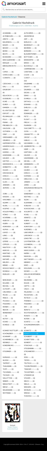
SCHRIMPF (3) (10, 336)
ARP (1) (28, 39)
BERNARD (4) (32, 51)
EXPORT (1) (8, 113)
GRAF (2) (9, 134)
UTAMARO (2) (29, 375)
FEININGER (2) (31, 113)
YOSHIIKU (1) (31, 396)
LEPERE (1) (11, 241)
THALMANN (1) (9, 366)
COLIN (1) (29, 75)
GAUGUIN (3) (9, 128)
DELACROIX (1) (10, 95)
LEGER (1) (9, 238)
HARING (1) (8, 152)
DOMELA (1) (30, 98)
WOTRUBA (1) (9, 393)
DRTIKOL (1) (31, 101)
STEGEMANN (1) (32, 348)
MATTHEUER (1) (32, 259)
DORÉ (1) (8, 101)
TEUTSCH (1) (31, 363)
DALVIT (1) (30, 86)
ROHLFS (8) (31, 316)
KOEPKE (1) (9, 209)
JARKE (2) (30, 185)
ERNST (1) (29, 110)
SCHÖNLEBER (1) (12, 333)
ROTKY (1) (8, 319)
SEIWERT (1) (33, 342)
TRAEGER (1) (31, 369)
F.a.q (42, 444)
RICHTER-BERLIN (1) (34, 313)
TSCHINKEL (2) (11, 372)
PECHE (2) (9, 295)
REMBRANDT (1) (12, 314)
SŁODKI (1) (9, 360)
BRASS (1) (29, 63)
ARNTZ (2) (8, 39)
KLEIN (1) (30, 200)
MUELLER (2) (9, 274)
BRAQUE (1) (10, 63)
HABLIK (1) (30, 140)
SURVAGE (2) (10, 357)
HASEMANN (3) (11, 155)
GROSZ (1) (30, 137)
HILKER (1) (9, 170)
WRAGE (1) (29, 393)
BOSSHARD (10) (12, 57)
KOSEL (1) (30, 214)
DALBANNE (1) (31, 84)
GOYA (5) (30, 131)
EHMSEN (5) (9, 107)
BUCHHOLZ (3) (31, 66)
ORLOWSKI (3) (10, 292)
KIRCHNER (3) (11, 200)
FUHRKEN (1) (30, 125)
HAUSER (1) (30, 155)
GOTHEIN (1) (10, 131)
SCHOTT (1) (31, 333)
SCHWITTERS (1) (31, 339)
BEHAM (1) (10, 48)
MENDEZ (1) (31, 262)
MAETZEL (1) (30, 247)
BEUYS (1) (8, 54)
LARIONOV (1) (31, 235)
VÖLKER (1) (29, 378)
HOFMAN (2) (31, 176)
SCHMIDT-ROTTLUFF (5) (13, 330)
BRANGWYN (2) (31, 60)
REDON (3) (9, 310)
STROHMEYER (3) (33, 352)
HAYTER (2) (11, 161)
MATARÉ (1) (9, 259)
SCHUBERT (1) (30, 336)
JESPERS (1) (9, 188)
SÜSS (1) (28, 357)
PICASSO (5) (9, 301)
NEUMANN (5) (30, 280)
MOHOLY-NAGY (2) (11, 268)
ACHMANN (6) (9, 33)
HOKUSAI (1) (11, 179)
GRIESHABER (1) (10, 137)
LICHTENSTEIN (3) (32, 241)
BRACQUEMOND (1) (11, 60)
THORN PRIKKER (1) (33, 366)
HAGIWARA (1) (31, 143)
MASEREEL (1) (9, 256)
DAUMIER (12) (31, 89)
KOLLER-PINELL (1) (12, 211)
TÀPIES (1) (30, 360)
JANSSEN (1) (9, 185)
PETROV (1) (30, 298)
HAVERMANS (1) (31, 158)
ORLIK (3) (29, 289)
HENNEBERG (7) (31, 164)
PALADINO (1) (31, 292)
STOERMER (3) (9, 351)
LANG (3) (8, 235)
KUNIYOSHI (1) (32, 226)
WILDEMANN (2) (11, 390)
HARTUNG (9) (30, 152)
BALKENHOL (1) (11, 42)
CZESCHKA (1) (11, 84)
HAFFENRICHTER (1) (12, 143)
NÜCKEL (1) (8, 286)
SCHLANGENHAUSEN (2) (34, 326)
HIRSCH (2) (31, 173)
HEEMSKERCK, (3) (12, 164)
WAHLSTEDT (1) (10, 384)
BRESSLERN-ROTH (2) (13, 67)
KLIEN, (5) (11, 206)
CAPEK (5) (8, 72)
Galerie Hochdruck (9, 17)
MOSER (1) (30, 271)
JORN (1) (8, 194)
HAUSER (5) (8, 158)
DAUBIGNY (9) (12, 91)
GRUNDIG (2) (9, 140)
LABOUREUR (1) (33, 232)
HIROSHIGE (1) (8, 173)
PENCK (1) (8, 298)
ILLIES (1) (8, 182)
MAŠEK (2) (29, 253)
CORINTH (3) (9, 78)
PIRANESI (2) (33, 301)
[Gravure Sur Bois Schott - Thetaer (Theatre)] (12, 413)
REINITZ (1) (31, 310)
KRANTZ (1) (30, 217)
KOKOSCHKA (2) (32, 209)
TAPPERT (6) (9, 363)
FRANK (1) (7, 122)
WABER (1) (8, 381)
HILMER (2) (31, 170)
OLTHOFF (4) (9, 289)
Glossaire (37, 444)
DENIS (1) (30, 95)
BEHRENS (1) (30, 48)
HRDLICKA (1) (31, 179)
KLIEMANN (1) (32, 203)
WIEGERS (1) (29, 387)
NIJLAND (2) (8, 283)
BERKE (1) (8, 51)
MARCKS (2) (10, 250)
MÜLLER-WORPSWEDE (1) (32, 275)
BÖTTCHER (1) (31, 57)
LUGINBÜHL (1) (32, 244)
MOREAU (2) (10, 271)
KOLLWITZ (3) (31, 211)
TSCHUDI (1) (8, 375)
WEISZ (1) (8, 387)
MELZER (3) (8, 262)
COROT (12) (33, 79)
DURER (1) (9, 104)
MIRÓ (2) (28, 265)
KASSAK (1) (8, 197)
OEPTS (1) (29, 286)
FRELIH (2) (30, 122)
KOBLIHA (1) (31, 206)
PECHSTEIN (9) (30, 295)
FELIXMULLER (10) (11, 116)
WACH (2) (29, 381)
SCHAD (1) (9, 322)
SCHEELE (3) (8, 325)
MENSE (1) (8, 265)
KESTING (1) (31, 197)
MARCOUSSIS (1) (32, 250)
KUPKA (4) (8, 229)
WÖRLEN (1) (32, 390)
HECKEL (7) (29, 161)
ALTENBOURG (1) (12, 36)
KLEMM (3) (9, 203)
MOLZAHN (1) (32, 268)
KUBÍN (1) (8, 223)
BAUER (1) (8, 45)
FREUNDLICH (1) (10, 125)
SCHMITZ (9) (30, 330)
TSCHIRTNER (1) (32, 372)
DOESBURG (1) (11, 98)
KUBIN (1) (29, 220)
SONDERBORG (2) (11, 346)
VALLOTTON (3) (10, 378)
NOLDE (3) (29, 283)
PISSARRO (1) (10, 304)
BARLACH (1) (30, 42)
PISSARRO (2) (31, 304)
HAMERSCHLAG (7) (13, 146)
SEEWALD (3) (10, 342)
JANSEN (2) (31, 182)
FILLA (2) (7, 119)
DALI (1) (8, 86)
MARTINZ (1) (9, 253)
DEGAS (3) (29, 92)
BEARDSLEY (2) (31, 45)
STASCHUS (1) (31, 345)
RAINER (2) (8, 307)
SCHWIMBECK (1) (10, 339)
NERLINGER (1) (10, 280)
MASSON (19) (31, 256)
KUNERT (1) (31, 223)
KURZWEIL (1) (30, 229)
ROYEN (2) (29, 319)
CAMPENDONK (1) (33, 69)
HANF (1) (29, 149)
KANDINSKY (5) (32, 194)
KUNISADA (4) (10, 226)
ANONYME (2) (29, 36)
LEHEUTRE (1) (31, 238)
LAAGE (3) (9, 232)
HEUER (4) (30, 167)
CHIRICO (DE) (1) (11, 75)
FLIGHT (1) (30, 119)
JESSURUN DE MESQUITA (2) (33, 189)
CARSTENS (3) (31, 72)
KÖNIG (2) (9, 214)
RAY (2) (28, 307)
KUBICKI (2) (10, 220)
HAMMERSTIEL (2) (32, 146)
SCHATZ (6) (31, 322)
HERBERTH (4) (10, 167)
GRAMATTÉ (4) (31, 134)
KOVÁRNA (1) (9, 217)
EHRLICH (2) (30, 107)
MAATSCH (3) (9, 247)
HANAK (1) (8, 149)
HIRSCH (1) (10, 176)
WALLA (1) (30, 384)
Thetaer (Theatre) (13, 427)
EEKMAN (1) (30, 104)
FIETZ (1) (30, 116)
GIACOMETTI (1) (32, 128)
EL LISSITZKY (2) (9, 110)
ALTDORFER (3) (32, 33)
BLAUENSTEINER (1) (33, 54)
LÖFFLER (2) (10, 244)
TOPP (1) (8, 369)
